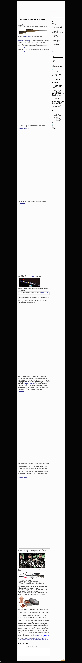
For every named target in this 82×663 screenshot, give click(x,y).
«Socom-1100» (29, 40)
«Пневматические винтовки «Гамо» (38, 635)
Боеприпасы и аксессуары (55, 34)
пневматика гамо (30, 639)
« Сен (52, 122)
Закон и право (54, 43)
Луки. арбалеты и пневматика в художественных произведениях (56, 26)
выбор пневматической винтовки (57, 82)
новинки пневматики (58, 91)
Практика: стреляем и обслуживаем (57, 32)
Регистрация (54, 126)
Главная (53, 53)
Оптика (54, 64)
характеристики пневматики (56, 107)
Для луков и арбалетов (56, 36)
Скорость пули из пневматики (29, 383)
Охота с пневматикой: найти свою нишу (58, 57)
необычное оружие (59, 87)
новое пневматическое (55, 92)
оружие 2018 (60, 95)
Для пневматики (55, 35)
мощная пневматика (20, 639)
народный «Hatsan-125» (27, 36)
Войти (53, 127)
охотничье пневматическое (56, 97)
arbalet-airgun (57, 11)
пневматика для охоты (35, 639)
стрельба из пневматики (54, 106)
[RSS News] (18, 660)
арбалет (54, 71)
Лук (53, 61)
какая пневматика (57, 86)
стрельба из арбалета (59, 105)
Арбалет (54, 60)
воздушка (54, 74)
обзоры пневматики (25, 639)
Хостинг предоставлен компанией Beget (60, 659)
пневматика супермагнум (41, 639)
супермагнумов (24, 42)
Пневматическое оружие (56, 44)
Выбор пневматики (28, 638)
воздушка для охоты (40, 638)
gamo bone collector (35, 638)
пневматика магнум (54, 100)
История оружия (55, 41)
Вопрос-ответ (54, 59)
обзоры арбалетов (57, 93)
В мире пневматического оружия (57, 39)
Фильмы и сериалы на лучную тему (57, 27)
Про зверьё (53, 24)
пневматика (57, 98)
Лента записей (54, 128)
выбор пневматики (45, 638)
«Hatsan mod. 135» (43, 633)
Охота (53, 23)
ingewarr (23, 22)
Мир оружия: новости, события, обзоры (57, 37)
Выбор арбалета (54, 30)
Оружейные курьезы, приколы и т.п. (57, 66)
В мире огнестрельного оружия (57, 40)
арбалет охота (57, 73)
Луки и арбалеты (55, 45)
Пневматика (54, 62)
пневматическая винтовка (58, 101)
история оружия (55, 85)
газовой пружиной (32, 276)
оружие (58, 95)
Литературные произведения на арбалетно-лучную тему (57, 28)
